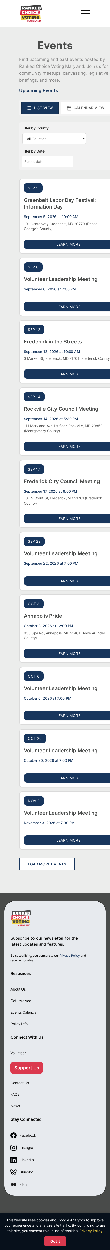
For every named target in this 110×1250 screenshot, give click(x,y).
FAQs (14, 1094)
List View (43, 108)
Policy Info (19, 1023)
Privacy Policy (70, 956)
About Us (18, 989)
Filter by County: (35, 128)
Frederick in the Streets (53, 342)
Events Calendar (24, 1012)
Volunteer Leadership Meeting (61, 279)
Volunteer (18, 1053)
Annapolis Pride (43, 616)
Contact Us (19, 1083)
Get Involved (20, 1000)
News (15, 1106)
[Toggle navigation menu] (85, 13)
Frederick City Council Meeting (62, 481)
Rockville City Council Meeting (61, 409)
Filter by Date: (34, 151)
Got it (55, 1241)
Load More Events (47, 864)
